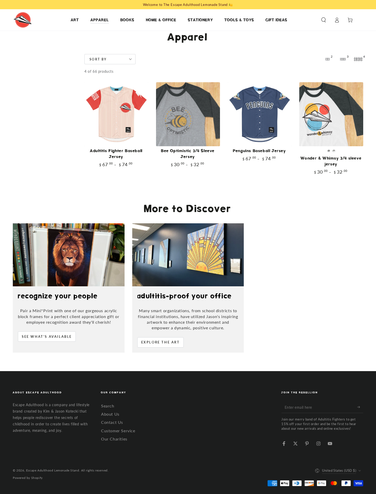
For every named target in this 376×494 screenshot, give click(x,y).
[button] (323, 20)
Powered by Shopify (28, 478)
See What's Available (47, 336)
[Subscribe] (360, 407)
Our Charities (114, 438)
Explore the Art (160, 342)
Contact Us (112, 422)
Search (107, 405)
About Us (110, 414)
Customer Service (118, 430)
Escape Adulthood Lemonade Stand (52, 470)
